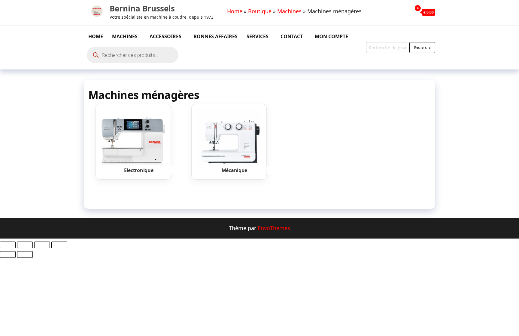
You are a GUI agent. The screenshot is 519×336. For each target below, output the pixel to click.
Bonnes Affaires (215, 36)
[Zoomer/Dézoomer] (8, 245)
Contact (292, 36)
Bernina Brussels (142, 8)
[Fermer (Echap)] (59, 245)
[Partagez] (42, 245)
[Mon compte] (406, 12)
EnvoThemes (274, 228)
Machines (289, 11)
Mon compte (331, 36)
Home (234, 11)
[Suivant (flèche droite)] (25, 254)
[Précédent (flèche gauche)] (8, 254)
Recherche (422, 47)
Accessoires (165, 36)
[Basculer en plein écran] (25, 245)
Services (258, 36)
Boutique (260, 11)
